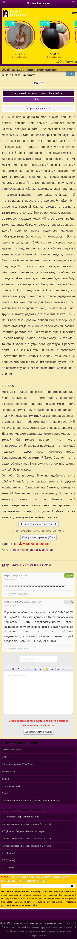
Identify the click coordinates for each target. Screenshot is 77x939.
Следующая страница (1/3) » (38, 537)
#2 (5, 648)
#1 (5, 593)
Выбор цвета (52, 669)
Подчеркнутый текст (23, 669)
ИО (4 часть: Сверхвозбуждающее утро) (23, 831)
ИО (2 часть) (8, 860)
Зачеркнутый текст (28, 669)
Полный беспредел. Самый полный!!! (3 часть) (26, 838)
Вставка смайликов (47, 669)
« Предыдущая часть (39, 108)
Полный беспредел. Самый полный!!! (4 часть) (26, 823)
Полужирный (13, 669)
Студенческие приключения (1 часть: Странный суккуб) (31, 800)
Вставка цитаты (59, 669)
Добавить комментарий (28, 565)
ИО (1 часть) (8, 867)
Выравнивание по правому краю (40, 669)
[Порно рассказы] (38, 3)
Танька (5, 778)
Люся (5, 793)
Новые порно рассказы (23, 923)
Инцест (39, 83)
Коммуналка (8, 771)
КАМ (4, 756)
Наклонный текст (18, 669)
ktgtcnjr (16, 549)
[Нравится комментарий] (72, 575)
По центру (35, 669)
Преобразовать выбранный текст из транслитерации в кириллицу (64, 669)
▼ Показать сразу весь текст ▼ (38, 524)
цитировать (23, 593)
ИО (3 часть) (8, 853)
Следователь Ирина (12, 749)
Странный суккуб (11, 786)
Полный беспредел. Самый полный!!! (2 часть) (26, 845)
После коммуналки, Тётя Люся (18, 764)
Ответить (12, 593)
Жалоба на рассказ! (36, 543)
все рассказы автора (37, 549)
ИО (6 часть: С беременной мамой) (20, 816)
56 (71, 74)
